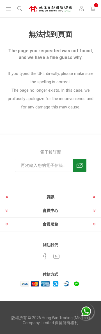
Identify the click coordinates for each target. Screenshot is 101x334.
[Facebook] (44, 256)
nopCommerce (61, 312)
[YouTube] (56, 256)
